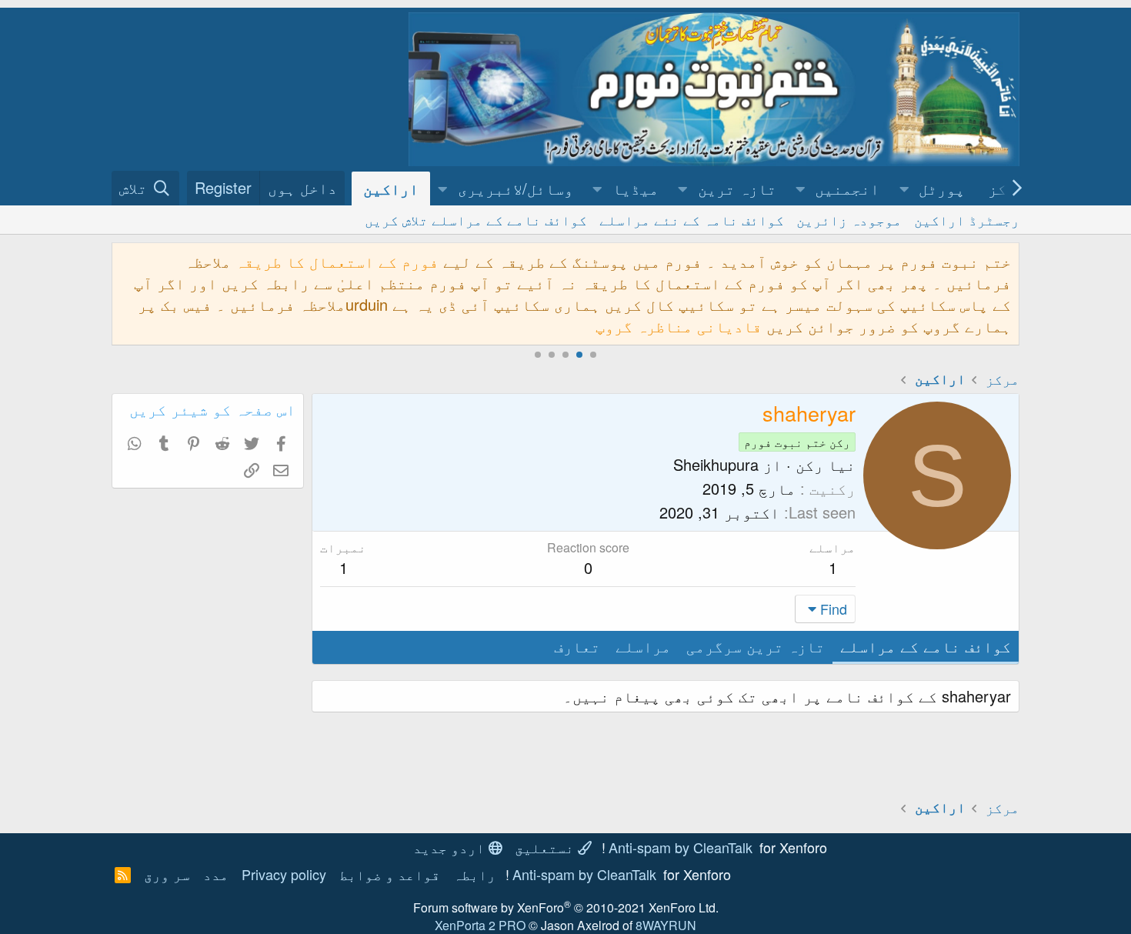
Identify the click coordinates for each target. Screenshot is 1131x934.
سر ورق (167, 874)
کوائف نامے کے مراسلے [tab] (925, 646)
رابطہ (474, 874)
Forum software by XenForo (566, 907)
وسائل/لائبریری (515, 188)
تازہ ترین (737, 188)
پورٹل (942, 188)
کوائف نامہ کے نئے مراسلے (691, 219)
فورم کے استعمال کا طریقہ (337, 261)
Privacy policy (284, 874)
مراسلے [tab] (643, 646)
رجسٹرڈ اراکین (966, 219)
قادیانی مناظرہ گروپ (679, 326)
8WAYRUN (666, 925)
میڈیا (635, 188)
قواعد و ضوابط (389, 874)
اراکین (391, 188)
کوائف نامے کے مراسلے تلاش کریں (476, 219)
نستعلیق (546, 847)
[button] (904, 188)
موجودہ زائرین (849, 219)
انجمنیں (847, 188)
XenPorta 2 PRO (480, 925)
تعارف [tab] (577, 646)
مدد (216, 874)
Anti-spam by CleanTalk (680, 847)
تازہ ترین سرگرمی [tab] (755, 646)
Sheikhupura (716, 464)
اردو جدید (451, 847)
